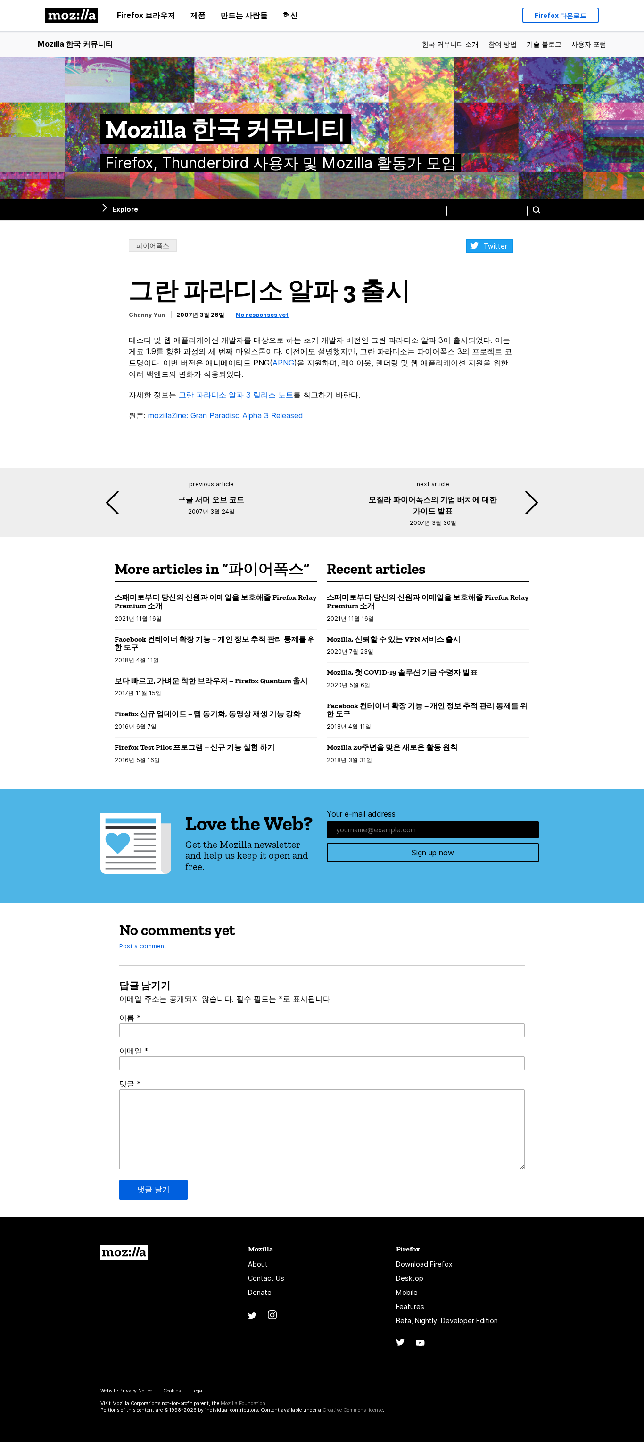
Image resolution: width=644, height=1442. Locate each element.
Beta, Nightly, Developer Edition (447, 1321)
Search (536, 209)
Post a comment (142, 946)
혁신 (290, 15)
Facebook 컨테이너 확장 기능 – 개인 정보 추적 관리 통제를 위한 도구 (215, 643)
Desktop (409, 1278)
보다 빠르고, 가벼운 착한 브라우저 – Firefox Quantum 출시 (211, 680)
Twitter (495, 246)
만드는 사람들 (244, 15)
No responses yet (262, 314)
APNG (283, 362)
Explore (125, 209)
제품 (198, 15)
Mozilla (124, 1252)
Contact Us (266, 1278)
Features (410, 1306)
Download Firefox (424, 1264)
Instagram (272, 1314)
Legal (197, 1391)
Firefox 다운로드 (560, 15)
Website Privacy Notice (126, 1391)
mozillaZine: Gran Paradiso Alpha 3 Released (225, 415)
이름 (130, 1017)
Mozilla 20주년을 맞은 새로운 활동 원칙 (392, 747)
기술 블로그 (544, 44)
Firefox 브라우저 (146, 15)
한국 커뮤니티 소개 (450, 44)
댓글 (130, 1083)
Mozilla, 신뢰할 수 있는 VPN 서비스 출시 (394, 639)
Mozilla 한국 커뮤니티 (75, 44)
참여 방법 (502, 44)
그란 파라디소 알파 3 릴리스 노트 (236, 394)
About (258, 1264)
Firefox (408, 1248)
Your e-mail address (361, 814)
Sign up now (433, 852)
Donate (260, 1292)
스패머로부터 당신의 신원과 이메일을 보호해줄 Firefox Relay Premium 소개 (215, 601)
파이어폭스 (152, 245)
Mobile (407, 1292)
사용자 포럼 (588, 44)
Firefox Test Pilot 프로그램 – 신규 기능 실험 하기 (195, 747)
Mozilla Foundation (243, 1404)
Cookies (172, 1391)
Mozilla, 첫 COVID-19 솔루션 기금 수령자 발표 (402, 672)
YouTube (420, 1343)
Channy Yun (147, 314)
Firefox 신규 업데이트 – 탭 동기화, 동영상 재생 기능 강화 (208, 713)
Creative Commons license (352, 1410)
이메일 (134, 1050)
